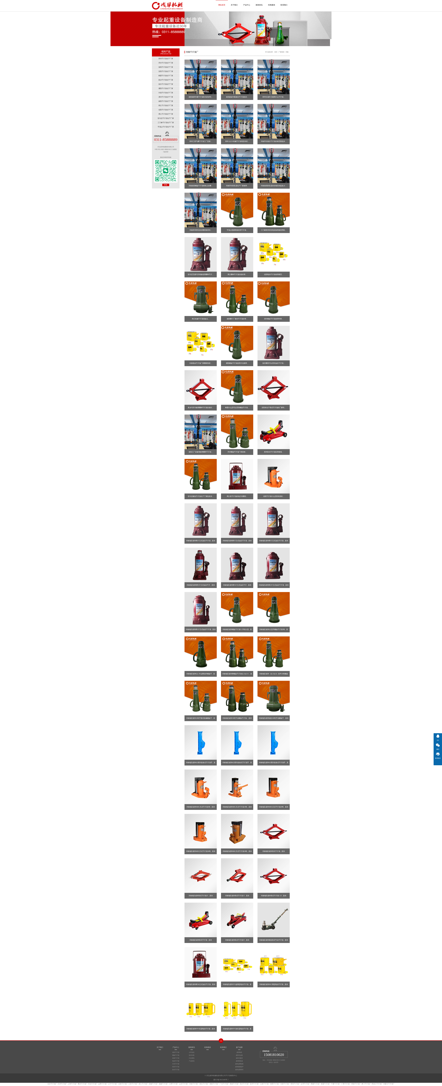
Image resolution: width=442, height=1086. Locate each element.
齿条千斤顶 (175, 1058)
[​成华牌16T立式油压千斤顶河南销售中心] (237, 565)
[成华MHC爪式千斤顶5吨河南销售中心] (201, 787)
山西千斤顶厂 (103, 1084)
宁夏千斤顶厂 (336, 1084)
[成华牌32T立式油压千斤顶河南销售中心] (201, 609)
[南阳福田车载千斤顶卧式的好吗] (201, 77)
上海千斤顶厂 (72, 1084)
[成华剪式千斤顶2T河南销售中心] (201, 875)
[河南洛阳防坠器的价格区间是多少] (273, 165)
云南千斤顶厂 (265, 1084)
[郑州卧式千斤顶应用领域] (273, 432)
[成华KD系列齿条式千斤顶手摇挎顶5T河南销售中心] (201, 742)
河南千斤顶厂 (194, 1084)
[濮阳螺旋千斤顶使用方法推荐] (237, 343)
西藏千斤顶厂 (315, 1084)
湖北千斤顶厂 (204, 1084)
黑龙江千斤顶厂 (377, 1084)
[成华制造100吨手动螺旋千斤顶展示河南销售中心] (273, 698)
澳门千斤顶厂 (366, 1084)
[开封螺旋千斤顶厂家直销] (237, 432)
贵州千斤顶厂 (255, 1084)
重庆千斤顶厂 (82, 1084)
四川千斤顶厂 (245, 1084)
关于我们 (234, 5)
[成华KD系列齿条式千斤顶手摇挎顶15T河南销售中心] (273, 742)
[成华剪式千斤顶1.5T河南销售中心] (273, 875)
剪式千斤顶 (175, 1067)
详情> (166, 185)
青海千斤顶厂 (295, 1084)
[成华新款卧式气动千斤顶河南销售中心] (273, 920)
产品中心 (246, 5)
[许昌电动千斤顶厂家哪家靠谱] (201, 343)
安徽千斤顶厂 (153, 1084)
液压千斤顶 (175, 1052)
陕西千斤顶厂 (275, 1084)
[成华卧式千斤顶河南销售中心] (201, 920)
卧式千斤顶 (175, 1069)
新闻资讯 (259, 5)
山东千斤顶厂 (184, 1084)
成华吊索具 (239, 1058)
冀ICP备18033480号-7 (221, 1080)
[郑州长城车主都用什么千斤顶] (273, 77)
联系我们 (284, 5)
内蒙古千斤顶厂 (389, 1084)
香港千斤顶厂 (356, 1084)
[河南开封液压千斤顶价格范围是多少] (273, 121)
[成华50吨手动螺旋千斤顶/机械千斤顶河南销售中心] (237, 698)
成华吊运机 (239, 1055)
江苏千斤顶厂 (133, 1084)
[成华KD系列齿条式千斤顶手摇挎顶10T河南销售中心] (237, 742)
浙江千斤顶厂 (143, 1084)
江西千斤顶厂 (174, 1084)
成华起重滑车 (239, 1069)
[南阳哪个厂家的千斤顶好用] (237, 298)
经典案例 (271, 5)
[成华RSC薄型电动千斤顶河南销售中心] (273, 964)
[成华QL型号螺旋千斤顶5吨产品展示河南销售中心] (273, 609)
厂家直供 (281, 52)
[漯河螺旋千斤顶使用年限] (273, 298)
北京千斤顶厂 (52, 1084)
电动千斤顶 (175, 1061)
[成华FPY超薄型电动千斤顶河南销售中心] (237, 964)
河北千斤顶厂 (93, 1084)
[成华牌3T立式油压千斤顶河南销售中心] (237, 520)
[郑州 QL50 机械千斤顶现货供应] (237, 121)
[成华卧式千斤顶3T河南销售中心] (237, 920)
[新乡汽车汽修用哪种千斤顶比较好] (201, 387)
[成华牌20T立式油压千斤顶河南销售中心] (273, 565)
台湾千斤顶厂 (305, 1084)
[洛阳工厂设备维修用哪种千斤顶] (201, 432)
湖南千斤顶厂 (214, 1084)
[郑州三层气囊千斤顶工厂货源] (201, 121)
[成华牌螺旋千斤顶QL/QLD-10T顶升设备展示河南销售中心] (237, 653)
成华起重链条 (239, 1064)
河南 (287, 52)
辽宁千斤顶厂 (113, 1084)
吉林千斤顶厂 (123, 1084)
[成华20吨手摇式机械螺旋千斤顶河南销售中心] (201, 698)
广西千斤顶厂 (346, 1084)
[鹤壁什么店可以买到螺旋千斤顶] (237, 387)
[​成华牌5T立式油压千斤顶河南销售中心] (273, 520)
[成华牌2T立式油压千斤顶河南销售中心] (201, 520)
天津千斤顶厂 (62, 1084)
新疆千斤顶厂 (326, 1084)
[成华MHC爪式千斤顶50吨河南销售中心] (237, 831)
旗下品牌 (239, 1047)
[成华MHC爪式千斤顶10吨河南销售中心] (237, 787)
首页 (275, 52)
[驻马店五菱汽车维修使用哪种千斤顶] (201, 254)
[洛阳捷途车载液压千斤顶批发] (237, 77)
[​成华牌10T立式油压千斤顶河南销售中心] (201, 565)
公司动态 (191, 1052)
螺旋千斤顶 (175, 1055)
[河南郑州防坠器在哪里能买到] (201, 210)
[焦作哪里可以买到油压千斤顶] (273, 343)
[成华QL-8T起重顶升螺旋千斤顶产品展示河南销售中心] (201, 653)
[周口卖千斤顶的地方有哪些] (237, 476)
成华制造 (239, 1052)
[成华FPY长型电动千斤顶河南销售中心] (201, 1008)
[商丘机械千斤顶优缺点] (201, 298)
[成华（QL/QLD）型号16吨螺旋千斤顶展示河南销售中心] (273, 653)
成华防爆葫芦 (239, 1067)
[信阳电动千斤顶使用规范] (273, 254)
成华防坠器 (239, 1061)
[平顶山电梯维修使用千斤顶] (237, 210)
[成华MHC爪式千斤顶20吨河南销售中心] (273, 787)
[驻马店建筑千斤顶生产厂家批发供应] (201, 476)
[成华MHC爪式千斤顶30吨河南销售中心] (201, 831)
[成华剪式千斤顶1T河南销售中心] (237, 875)
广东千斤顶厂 (224, 1084)
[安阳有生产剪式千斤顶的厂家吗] (273, 387)
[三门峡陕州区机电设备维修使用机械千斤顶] (273, 210)
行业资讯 (191, 1058)
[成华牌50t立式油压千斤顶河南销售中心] (201, 964)
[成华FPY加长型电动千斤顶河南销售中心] (237, 1008)
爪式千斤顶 (175, 1064)
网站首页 (221, 5)
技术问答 (191, 1055)
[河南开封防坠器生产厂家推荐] (237, 165)
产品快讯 (191, 1061)
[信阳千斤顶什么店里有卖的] (273, 476)
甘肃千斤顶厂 (285, 1084)
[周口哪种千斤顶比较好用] (237, 254)
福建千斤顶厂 (164, 1084)
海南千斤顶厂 (234, 1084)
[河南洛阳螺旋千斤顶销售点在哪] (201, 165)
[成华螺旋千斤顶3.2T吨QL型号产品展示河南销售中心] (237, 609)
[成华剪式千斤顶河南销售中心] (273, 831)
